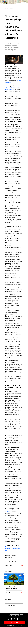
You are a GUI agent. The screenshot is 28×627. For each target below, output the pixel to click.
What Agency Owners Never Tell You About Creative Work (14, 587)
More (11, 8)
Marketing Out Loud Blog (10, 555)
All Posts (6, 8)
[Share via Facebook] (6, 561)
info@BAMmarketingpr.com (16, 614)
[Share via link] (15, 561)
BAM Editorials (8, 557)
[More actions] (22, 15)
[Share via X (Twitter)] (9, 561)
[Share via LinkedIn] (12, 561)
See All (21, 571)
